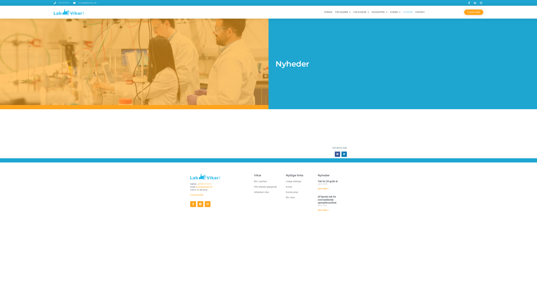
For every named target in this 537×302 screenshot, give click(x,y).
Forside (328, 12)
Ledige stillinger (293, 181)
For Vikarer (341, 12)
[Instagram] (208, 204)
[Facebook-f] (193, 204)
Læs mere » (323, 188)
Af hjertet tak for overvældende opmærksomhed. (327, 199)
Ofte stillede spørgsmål (265, 187)
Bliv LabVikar (260, 181)
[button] (337, 154)
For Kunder (359, 12)
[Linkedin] (200, 204)
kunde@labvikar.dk (204, 187)
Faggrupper (378, 12)
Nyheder (408, 12)
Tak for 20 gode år (328, 181)
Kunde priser (292, 192)
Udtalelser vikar (261, 192)
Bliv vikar (290, 197)
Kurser (394, 12)
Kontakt (420, 12)
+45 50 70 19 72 (204, 184)
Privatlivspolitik (197, 195)
